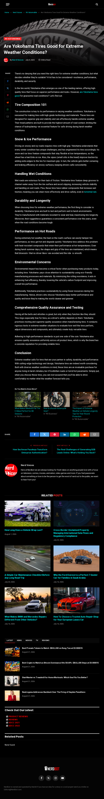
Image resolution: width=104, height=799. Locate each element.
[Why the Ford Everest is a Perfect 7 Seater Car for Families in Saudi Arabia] (76, 558)
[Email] (8, 116)
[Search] (96, 4)
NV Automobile (12, 38)
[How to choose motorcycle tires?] (57, 399)
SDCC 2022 (14, 726)
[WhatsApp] (8, 109)
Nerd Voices (18, 60)
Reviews (45, 640)
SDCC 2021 (14, 722)
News (19, 640)
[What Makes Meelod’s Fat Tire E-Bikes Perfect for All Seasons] (28, 399)
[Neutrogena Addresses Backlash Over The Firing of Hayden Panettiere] (12, 695)
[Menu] (7, 4)
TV (37, 640)
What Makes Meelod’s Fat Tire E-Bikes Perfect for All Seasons (27, 411)
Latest (10, 640)
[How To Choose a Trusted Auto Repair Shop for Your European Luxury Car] (76, 600)
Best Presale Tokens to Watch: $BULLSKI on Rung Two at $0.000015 (52, 648)
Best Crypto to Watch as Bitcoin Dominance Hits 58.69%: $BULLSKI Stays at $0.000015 (60, 663)
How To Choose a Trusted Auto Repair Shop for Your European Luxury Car (75, 618)
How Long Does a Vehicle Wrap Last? (24, 530)
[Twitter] (8, 88)
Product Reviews (18, 716)
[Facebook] (8, 81)
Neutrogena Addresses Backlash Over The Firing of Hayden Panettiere (53, 692)
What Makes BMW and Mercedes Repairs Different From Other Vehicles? (26, 618)
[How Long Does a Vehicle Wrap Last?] (28, 513)
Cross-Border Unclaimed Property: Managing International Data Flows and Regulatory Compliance (73, 533)
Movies (29, 640)
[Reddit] (8, 102)
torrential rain (90, 192)
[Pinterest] (8, 95)
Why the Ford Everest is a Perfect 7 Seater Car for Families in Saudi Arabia (75, 576)
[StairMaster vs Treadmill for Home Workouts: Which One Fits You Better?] (12, 681)
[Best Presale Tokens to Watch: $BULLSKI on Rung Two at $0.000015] (12, 652)
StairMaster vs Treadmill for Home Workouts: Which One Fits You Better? (55, 677)
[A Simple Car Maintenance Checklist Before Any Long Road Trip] (28, 558)
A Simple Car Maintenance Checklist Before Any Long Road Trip (27, 576)
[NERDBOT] (52, 4)
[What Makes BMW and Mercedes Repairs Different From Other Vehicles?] (28, 600)
